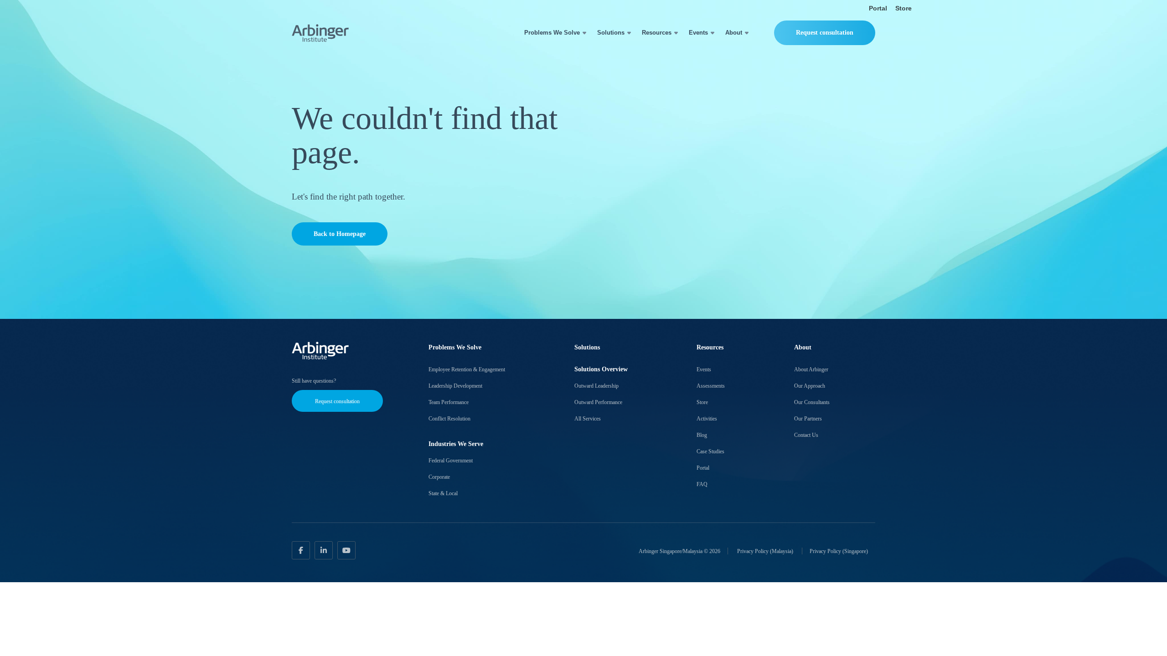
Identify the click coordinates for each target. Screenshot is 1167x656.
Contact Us (806, 435)
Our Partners (808, 418)
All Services (587, 418)
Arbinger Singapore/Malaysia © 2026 (679, 551)
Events (698, 32)
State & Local (443, 493)
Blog (702, 435)
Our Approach (809, 386)
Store (903, 8)
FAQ (702, 484)
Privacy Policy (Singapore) (839, 551)
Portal (878, 8)
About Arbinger (811, 369)
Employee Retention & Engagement (467, 369)
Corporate (439, 477)
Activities (707, 418)
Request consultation (824, 32)
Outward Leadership (596, 386)
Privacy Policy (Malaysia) (766, 551)
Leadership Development (455, 386)
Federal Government (451, 460)
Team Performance (449, 402)
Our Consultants (812, 402)
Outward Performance (598, 402)
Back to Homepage (340, 234)
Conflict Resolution (449, 418)
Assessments (711, 386)
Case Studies (710, 451)
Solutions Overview (601, 369)
